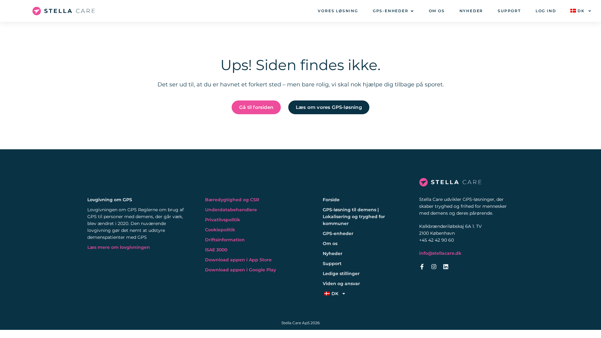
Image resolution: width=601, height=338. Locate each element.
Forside (331, 199)
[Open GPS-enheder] (412, 11)
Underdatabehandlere (231, 210)
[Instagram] (434, 266)
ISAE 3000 (216, 250)
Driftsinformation (225, 240)
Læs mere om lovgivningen (118, 247)
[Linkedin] (446, 266)
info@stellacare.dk (440, 253)
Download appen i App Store (238, 260)
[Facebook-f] (422, 266)
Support (332, 263)
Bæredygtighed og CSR (232, 199)
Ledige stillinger (341, 273)
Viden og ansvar (341, 283)
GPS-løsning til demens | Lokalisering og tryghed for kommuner (354, 216)
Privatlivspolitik (222, 220)
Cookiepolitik (220, 230)
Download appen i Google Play (240, 270)
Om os (330, 243)
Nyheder (332, 253)
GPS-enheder (338, 233)
